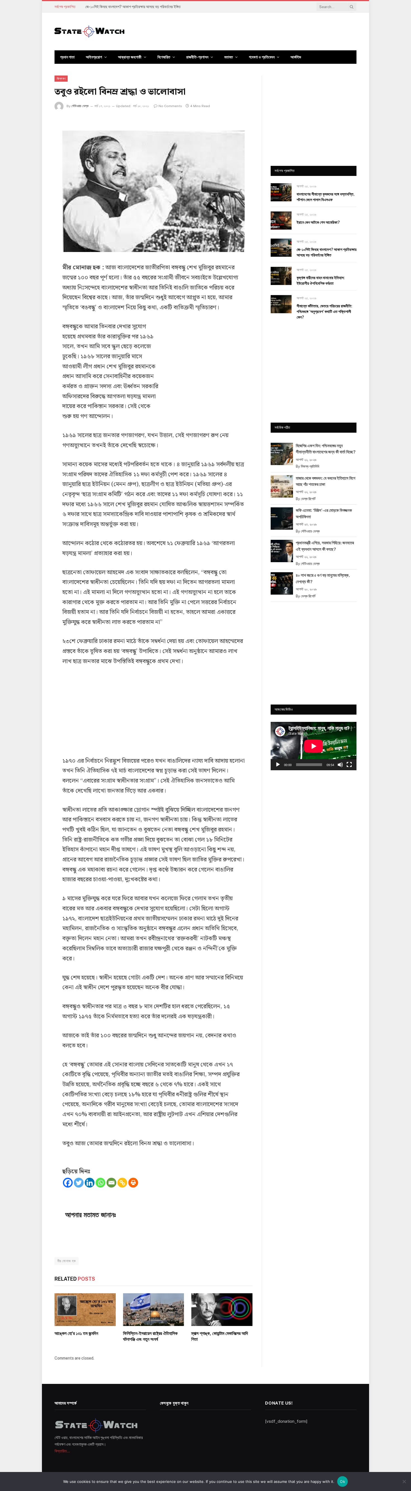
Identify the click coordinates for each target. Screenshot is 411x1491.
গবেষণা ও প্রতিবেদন (262, 57)
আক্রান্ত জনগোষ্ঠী (129, 57)
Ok (342, 1481)
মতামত (228, 57)
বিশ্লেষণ (61, 78)
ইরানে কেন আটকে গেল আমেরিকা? (318, 222)
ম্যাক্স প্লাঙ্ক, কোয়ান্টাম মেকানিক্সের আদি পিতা (219, 1336)
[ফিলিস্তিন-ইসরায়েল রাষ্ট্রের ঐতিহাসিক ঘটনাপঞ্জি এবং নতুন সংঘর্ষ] (153, 1309)
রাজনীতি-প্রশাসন (197, 57)
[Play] (278, 764)
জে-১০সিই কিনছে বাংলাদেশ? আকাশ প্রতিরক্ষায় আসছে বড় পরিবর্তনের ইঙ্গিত (133, 6)
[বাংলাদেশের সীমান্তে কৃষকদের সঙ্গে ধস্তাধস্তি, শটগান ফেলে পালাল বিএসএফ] (281, 192)
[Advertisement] (203, 366)
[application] (313, 746)
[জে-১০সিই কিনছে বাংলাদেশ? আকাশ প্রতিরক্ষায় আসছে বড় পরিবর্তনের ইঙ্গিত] (281, 248)
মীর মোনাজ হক (66, 1261)
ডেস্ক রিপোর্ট (308, 499)
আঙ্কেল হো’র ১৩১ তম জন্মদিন (76, 1333)
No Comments (170, 106)
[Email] (111, 1183)
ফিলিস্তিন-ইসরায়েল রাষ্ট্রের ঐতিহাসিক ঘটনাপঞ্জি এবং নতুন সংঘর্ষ (150, 1336)
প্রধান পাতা (67, 57)
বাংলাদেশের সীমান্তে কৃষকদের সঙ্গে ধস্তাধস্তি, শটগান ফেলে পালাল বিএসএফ (326, 197)
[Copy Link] (122, 1183)
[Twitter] (79, 1183)
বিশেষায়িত (163, 57)
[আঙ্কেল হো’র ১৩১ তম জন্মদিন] (85, 1309)
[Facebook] (68, 1183)
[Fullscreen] (349, 764)
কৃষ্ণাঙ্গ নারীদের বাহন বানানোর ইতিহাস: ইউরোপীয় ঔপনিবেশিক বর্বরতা (321, 280)
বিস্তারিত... (62, 1451)
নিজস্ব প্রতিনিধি (310, 466)
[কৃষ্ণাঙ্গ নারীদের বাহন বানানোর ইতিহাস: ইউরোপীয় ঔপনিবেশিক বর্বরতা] (281, 276)
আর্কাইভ (295, 57)
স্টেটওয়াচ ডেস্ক (80, 106)
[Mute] (340, 764)
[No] (404, 1481)
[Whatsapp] (100, 1183)
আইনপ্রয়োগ (94, 57)
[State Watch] (89, 32)
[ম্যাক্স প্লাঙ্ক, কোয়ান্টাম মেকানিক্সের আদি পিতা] (221, 1309)
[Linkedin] (90, 1183)
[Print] (133, 1183)
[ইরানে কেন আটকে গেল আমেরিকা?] (281, 220)
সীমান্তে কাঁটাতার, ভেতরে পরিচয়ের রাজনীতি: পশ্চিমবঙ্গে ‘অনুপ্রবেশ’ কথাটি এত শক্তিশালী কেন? (324, 311)
